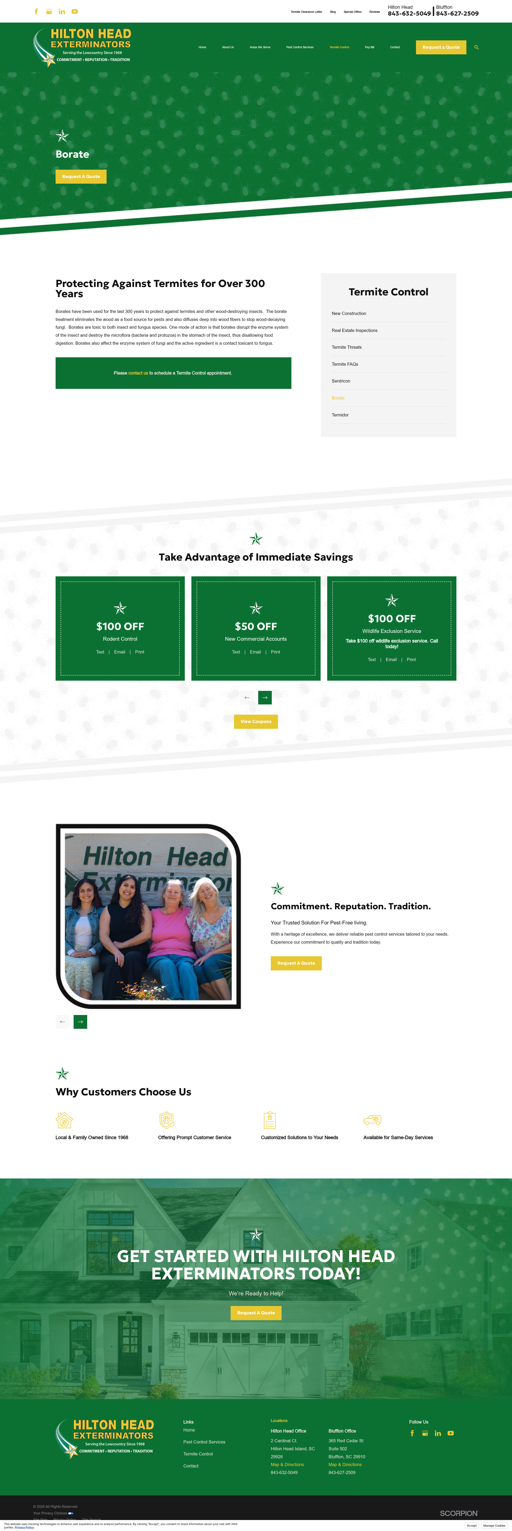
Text (100, 651)
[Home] (82, 47)
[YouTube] (75, 11)
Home (189, 1429)
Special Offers (353, 11)
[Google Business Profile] (49, 11)
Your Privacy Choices (50, 1513)
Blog (333, 11)
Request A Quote (81, 176)
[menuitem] (389, 313)
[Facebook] (36, 11)
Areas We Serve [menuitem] (260, 47)
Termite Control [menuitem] (339, 47)
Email (119, 651)
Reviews (374, 11)
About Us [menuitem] (228, 47)
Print (139, 651)
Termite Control (198, 1453)
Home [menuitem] (202, 47)
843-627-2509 (457, 13)
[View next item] (265, 697)
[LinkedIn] (62, 11)
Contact (190, 1465)
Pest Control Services (204, 1441)
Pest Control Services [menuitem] (300, 47)
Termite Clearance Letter (306, 11)
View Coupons (256, 721)
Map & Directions (287, 1464)
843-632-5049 (409, 13)
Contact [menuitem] (395, 47)
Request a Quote (441, 47)
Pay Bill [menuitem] (369, 47)
